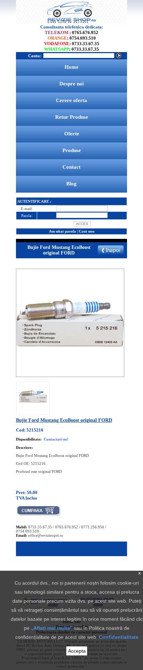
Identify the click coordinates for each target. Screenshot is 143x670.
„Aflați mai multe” (52, 628)
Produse (71, 150)
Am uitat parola (62, 231)
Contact (71, 167)
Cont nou (86, 231)
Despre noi (71, 83)
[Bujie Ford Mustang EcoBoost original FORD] (33, 409)
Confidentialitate (118, 637)
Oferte (71, 133)
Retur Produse (71, 117)
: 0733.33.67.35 (71, 43)
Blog (71, 183)
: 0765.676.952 (71, 32)
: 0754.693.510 (72, 38)
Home (71, 67)
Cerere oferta (71, 100)
